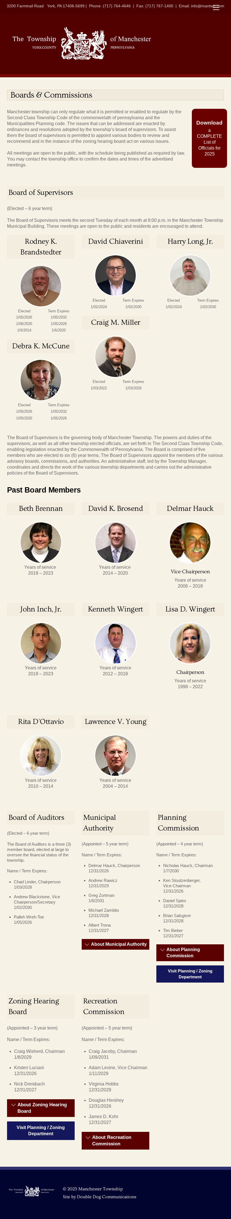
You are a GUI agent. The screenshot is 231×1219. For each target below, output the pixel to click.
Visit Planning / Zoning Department (190, 974)
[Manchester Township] (81, 59)
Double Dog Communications (106, 1196)
